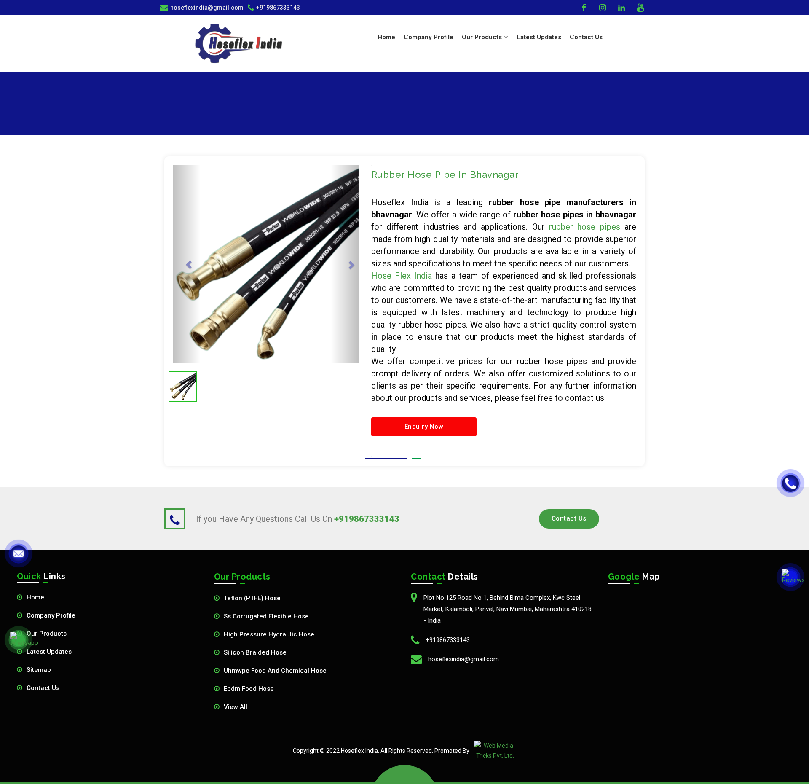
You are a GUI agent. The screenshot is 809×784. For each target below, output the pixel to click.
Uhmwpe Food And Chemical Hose (275, 670)
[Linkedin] (622, 7)
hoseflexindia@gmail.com (463, 659)
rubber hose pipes (584, 227)
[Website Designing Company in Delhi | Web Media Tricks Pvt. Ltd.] (495, 751)
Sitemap (39, 670)
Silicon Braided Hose (255, 652)
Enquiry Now (424, 426)
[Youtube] (641, 7)
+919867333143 (278, 7)
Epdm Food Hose (249, 689)
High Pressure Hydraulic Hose (269, 634)
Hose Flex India (401, 276)
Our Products (47, 633)
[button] (187, 264)
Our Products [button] (482, 37)
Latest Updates (539, 37)
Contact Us (586, 37)
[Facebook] (584, 7)
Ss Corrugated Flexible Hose (266, 616)
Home (386, 37)
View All (235, 707)
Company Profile (428, 37)
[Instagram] (603, 7)
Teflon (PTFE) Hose (252, 598)
